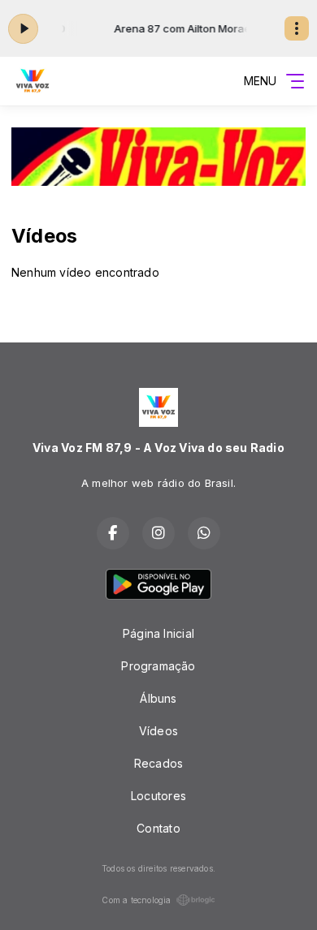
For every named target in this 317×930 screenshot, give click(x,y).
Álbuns (158, 698)
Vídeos (158, 731)
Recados (158, 763)
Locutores (158, 796)
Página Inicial (158, 633)
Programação (158, 666)
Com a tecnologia (136, 900)
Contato (158, 828)
